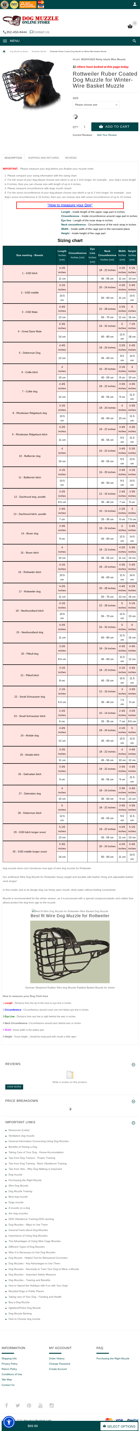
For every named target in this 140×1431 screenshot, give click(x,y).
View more (14, 1086)
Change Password (59, 1363)
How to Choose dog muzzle (24, 1318)
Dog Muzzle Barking (20, 1313)
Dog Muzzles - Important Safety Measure (32, 1274)
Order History (57, 1358)
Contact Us (41, 32)
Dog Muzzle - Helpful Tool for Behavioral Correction (38, 1257)
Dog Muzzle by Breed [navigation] (19, 51)
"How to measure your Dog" (69, 205)
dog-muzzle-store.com (38, 1420)
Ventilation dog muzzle (21, 1135)
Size (75, 98)
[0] (130, 27)
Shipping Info (9, 1358)
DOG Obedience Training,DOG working (31, 1219)
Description (13, 157)
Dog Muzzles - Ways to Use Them (28, 1224)
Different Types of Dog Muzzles (27, 1246)
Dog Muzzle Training (20, 1191)
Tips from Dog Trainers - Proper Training (32, 1157)
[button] (134, 41)
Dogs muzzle (16, 1202)
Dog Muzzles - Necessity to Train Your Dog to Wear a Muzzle (44, 1269)
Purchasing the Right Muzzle (25, 1180)
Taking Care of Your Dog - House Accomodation (36, 1152)
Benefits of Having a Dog (23, 1146)
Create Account (58, 1369)
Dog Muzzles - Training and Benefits (29, 1280)
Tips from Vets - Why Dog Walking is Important (35, 1168)
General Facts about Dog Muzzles (28, 1230)
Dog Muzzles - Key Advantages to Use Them (34, 1263)
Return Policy (9, 1369)
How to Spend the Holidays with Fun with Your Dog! (38, 1285)
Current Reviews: (83, 134)
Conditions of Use (12, 1374)
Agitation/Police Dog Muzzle (25, 1307)
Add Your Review (107, 134)
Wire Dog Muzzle (18, 1185)
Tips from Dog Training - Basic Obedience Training (38, 1163)
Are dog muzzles (18, 1213)
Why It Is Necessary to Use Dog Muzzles (32, 1252)
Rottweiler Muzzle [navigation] (39, 51)
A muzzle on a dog (19, 1207)
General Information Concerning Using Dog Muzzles (39, 1141)
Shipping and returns (43, 157)
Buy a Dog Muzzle (19, 1302)
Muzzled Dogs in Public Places (26, 1291)
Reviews (71, 157)
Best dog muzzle (18, 1196)
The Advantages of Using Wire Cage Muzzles (35, 1241)
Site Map (7, 1379)
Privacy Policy (10, 1363)
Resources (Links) (19, 1130)
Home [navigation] (4, 51)
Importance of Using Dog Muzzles (28, 1235)
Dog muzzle (15, 1174)
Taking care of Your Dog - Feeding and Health (35, 1296)
